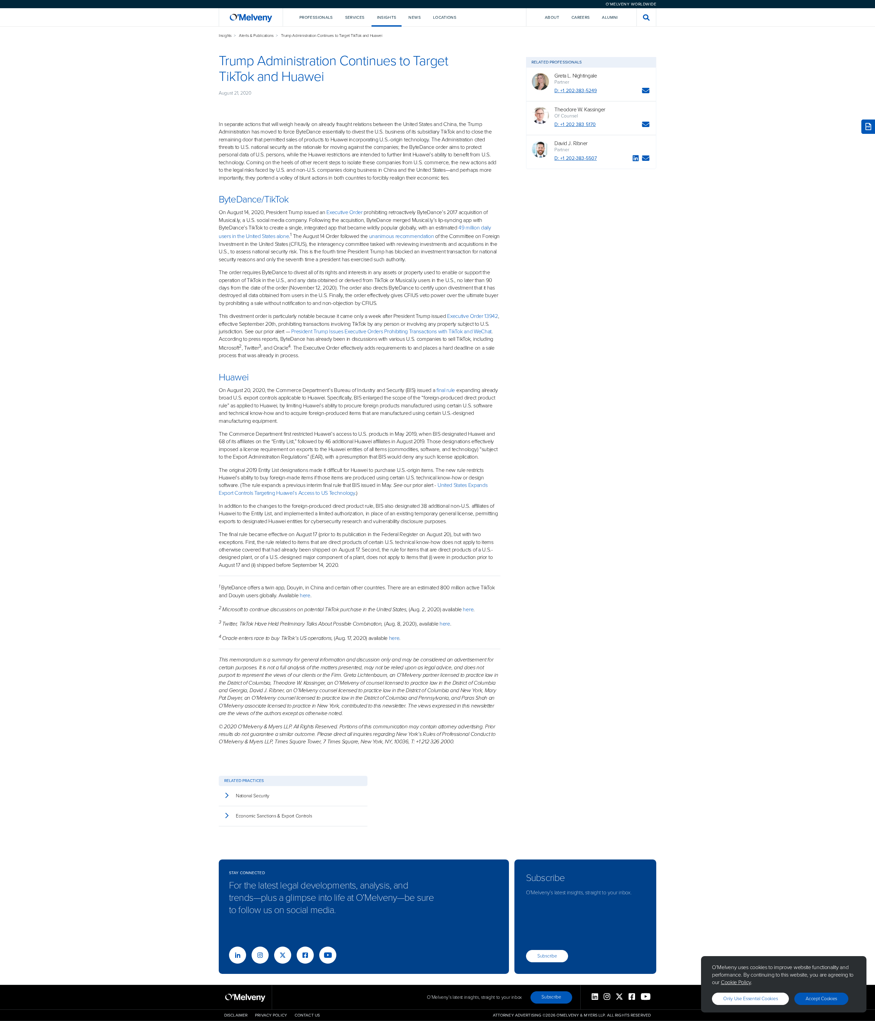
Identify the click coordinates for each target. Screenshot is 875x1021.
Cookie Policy (736, 982)
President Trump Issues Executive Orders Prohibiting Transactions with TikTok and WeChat (391, 331)
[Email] (645, 92)
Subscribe (547, 956)
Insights (225, 35)
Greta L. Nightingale (575, 76)
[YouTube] (327, 955)
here (305, 595)
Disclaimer (235, 1015)
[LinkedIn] (636, 159)
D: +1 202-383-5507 (575, 158)
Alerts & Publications (256, 35)
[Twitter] (282, 955)
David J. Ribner (571, 143)
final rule (445, 390)
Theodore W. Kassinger (579, 109)
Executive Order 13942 (472, 316)
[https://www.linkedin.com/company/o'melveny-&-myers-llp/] (237, 955)
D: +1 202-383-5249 (575, 90)
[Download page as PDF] (868, 127)
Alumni (610, 17)
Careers (580, 17)
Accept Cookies (821, 998)
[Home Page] (251, 17)
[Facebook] (305, 955)
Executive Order (344, 212)
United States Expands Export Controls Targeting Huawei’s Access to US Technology (353, 488)
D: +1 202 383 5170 (575, 124)
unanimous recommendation (401, 236)
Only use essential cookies (750, 998)
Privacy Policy (271, 1015)
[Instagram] (260, 955)
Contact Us (307, 1015)
